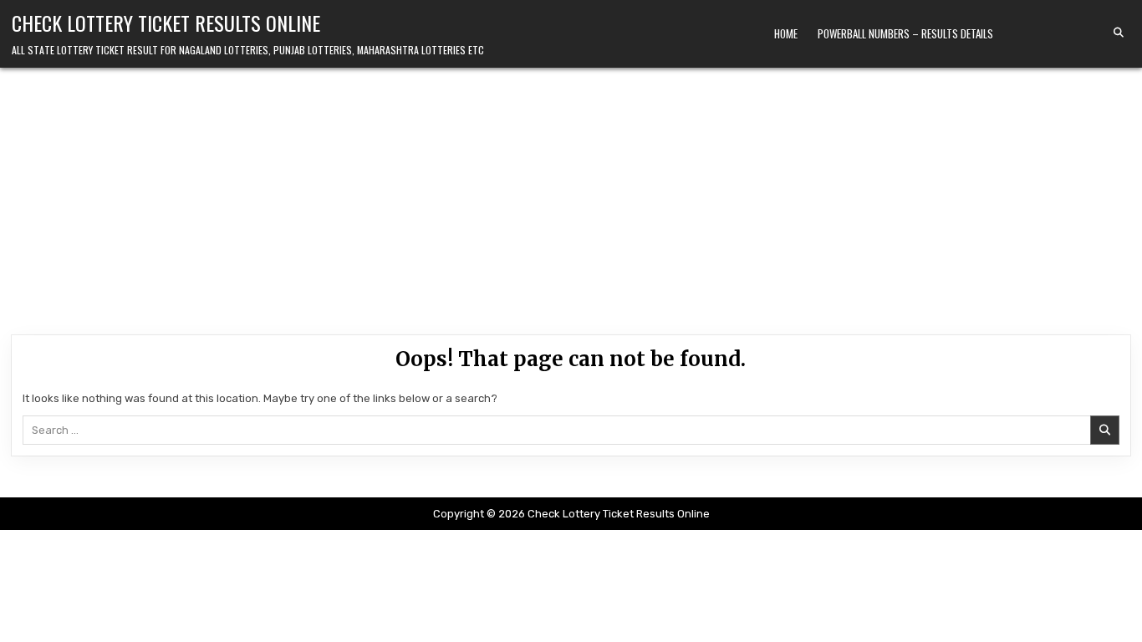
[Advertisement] (571, 193)
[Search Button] (1118, 32)
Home (786, 33)
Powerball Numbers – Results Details (905, 33)
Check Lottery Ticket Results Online (166, 23)
